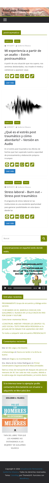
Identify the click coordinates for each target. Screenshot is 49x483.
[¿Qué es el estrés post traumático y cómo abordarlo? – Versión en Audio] (24, 106)
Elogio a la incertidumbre (20, 359)
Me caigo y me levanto (18, 348)
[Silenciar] (39, 288)
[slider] (22, 288)
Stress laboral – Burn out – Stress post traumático (23, 194)
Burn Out (9, 41)
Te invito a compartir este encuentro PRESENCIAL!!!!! (24, 333)
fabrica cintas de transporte (14, 370)
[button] (24, 273)
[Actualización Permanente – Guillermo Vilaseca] (24, 9)
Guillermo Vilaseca (24, 46)
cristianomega (8, 352)
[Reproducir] (5, 288)
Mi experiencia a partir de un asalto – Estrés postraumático (23, 54)
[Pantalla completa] (43, 288)
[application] (24, 273)
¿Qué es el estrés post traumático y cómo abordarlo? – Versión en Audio (22, 138)
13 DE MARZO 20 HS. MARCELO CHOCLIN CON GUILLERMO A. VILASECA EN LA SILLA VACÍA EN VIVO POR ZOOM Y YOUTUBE (23, 313)
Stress (17, 41)
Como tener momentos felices (14, 319)
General (18, 182)
